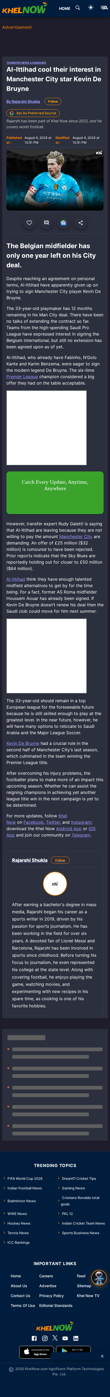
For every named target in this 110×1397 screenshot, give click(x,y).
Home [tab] (64, 8)
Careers (46, 1276)
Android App (69, 828)
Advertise (47, 1285)
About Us (19, 1285)
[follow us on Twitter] (55, 1338)
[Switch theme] (91, 8)
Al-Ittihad (15, 579)
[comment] (46, 222)
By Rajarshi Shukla (23, 101)
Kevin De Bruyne (22, 743)
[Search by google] (78, 8)
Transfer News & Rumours (26, 62)
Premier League (22, 376)
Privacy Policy (51, 1295)
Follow (53, 101)
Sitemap (84, 1285)
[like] (29, 222)
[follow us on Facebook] (34, 1338)
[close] (102, 1356)
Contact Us (20, 1295)
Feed (81, 1276)
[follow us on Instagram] (45, 1338)
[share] (80, 222)
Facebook (33, 822)
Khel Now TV (88, 1295)
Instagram (81, 822)
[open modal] (99, 1277)
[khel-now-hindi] (104, 8)
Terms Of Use (23, 1305)
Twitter (53, 822)
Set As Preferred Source (36, 113)
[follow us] (63, 222)
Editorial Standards (56, 1305)
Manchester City (75, 536)
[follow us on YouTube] (65, 1338)
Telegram (81, 835)
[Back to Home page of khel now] (25, 8)
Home (16, 1276)
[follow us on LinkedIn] (76, 1338)
